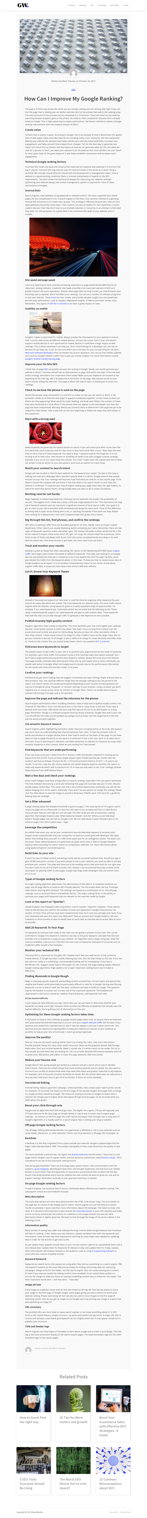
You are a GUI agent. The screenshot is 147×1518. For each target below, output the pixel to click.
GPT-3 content (102, 641)
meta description (84, 1211)
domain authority (80, 1154)
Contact (125, 5)
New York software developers (39, 352)
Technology (102, 5)
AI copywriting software (103, 1251)
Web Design (114, 5)
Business (72, 5)
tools (53, 297)
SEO (92, 5)
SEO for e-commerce (59, 303)
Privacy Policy (125, 1512)
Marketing (82, 5)
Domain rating (108, 1157)
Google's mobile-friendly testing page (42, 359)
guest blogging (41, 1169)
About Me (114, 1512)
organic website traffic (92, 1022)
